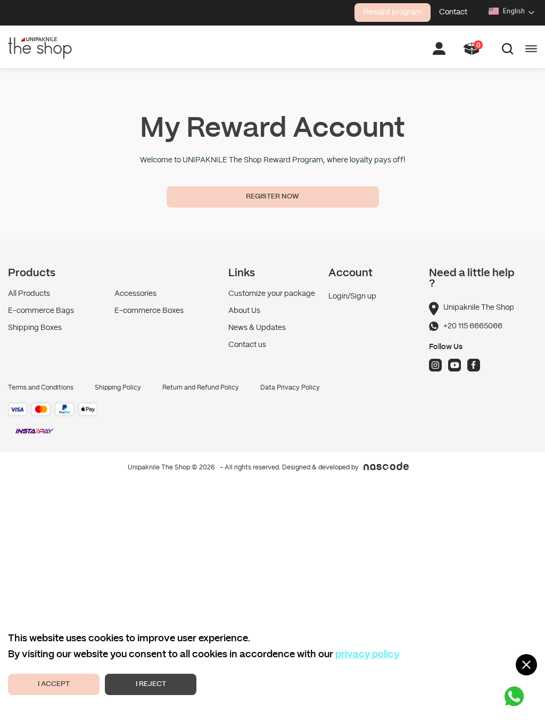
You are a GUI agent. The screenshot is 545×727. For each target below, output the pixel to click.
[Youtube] (454, 365)
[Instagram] (435, 365)
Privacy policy (367, 654)
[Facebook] (473, 365)
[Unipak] (40, 47)
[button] (472, 48)
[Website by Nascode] (272, 466)
